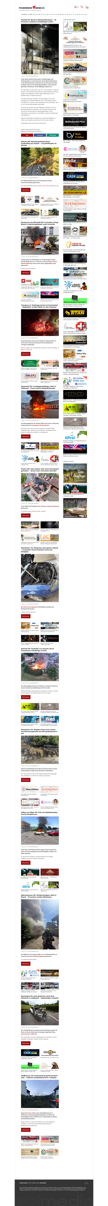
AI (37, 14)
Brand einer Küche (30, 1113)
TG (73, 14)
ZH (84, 14)
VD (79, 14)
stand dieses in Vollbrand (29, 1034)
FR (45, 14)
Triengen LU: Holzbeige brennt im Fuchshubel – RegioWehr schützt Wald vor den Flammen (39, 306)
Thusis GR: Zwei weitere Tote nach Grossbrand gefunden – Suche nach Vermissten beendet (40, 470)
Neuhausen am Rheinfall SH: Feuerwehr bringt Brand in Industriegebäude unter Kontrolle (39, 223)
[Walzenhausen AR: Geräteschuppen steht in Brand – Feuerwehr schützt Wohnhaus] (40, 924)
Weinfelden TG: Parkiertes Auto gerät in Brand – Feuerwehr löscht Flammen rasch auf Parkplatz (39, 550)
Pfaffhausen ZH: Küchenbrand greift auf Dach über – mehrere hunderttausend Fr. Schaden (39, 1076)
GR (52, 14)
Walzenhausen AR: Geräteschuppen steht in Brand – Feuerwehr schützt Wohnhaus (38, 896)
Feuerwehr (24, 14)
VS (81, 14)
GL (50, 14)
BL (41, 14)
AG (34, 14)
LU (56, 14)
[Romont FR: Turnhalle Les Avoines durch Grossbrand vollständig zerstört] (40, 667)
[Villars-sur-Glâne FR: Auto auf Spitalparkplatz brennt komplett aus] (40, 830)
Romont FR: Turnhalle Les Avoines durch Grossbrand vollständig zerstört (37, 649)
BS (43, 14)
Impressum (24, 1183)
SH (67, 14)
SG (65, 14)
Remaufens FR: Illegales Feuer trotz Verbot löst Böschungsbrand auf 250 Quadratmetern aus (39, 731)
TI (75, 14)
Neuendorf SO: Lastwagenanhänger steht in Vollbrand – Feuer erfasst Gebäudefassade (38, 387)
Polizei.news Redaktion (33, 76)
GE (47, 14)
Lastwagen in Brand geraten (40, 425)
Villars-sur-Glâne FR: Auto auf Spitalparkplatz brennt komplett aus (39, 813)
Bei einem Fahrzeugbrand (29, 607)
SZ (71, 14)
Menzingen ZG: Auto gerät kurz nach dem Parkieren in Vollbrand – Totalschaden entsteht (39, 997)
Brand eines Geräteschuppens (34, 956)
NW (60, 14)
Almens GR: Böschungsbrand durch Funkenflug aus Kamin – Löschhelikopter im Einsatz (39, 143)
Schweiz (30, 14)
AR (36, 14)
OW (63, 14)
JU (54, 14)
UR (77, 14)
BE (39, 14)
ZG (86, 14)
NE (58, 14)
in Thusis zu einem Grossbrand (49, 506)
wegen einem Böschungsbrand (47, 185)
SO (69, 14)
